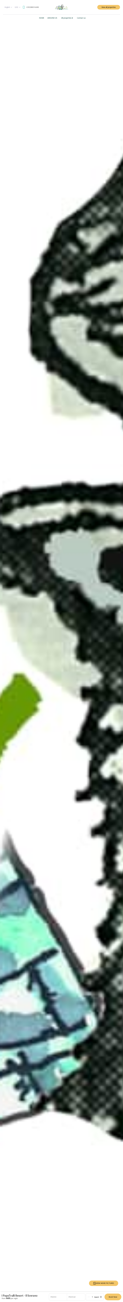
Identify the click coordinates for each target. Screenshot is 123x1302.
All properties (67, 18)
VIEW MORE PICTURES (105, 1283)
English (7, 7)
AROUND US (52, 18)
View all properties (108, 7)
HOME (41, 18)
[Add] (100, 1296)
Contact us (81, 18)
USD (16, 7)
